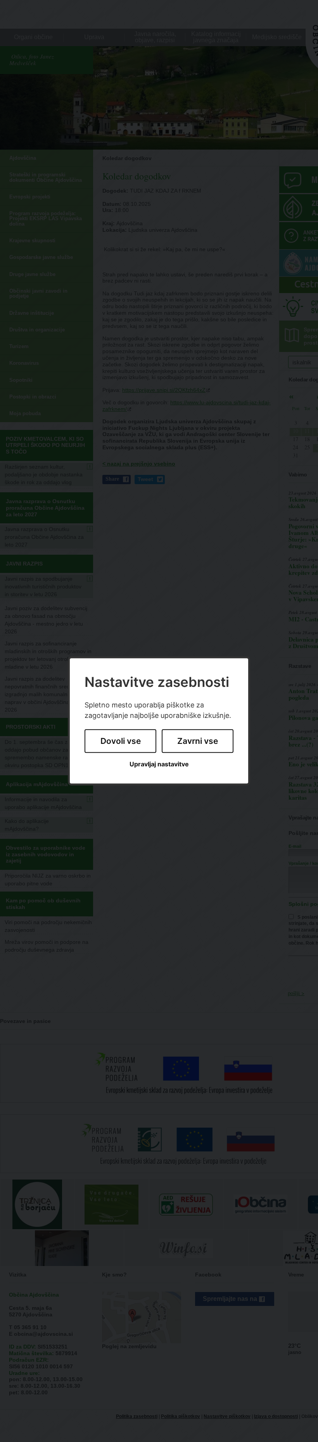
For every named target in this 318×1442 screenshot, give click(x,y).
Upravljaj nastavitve (159, 764)
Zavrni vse (197, 741)
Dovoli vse (120, 741)
